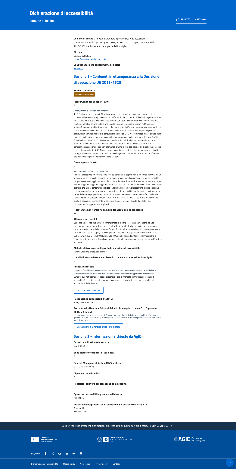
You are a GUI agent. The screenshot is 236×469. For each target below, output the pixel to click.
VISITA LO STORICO (159, 425)
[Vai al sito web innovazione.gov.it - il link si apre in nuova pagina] (115, 439)
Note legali (85, 463)
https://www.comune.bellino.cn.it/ (90, 59)
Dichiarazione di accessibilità (44, 463)
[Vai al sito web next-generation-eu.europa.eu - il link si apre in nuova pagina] (44, 439)
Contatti (116, 463)
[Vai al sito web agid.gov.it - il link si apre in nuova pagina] (189, 439)
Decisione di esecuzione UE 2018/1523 (116, 79)
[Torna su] (230, 463)
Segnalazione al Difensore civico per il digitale (98, 326)
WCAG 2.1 (78, 68)
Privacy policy (101, 463)
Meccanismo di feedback (88, 290)
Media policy (69, 463)
